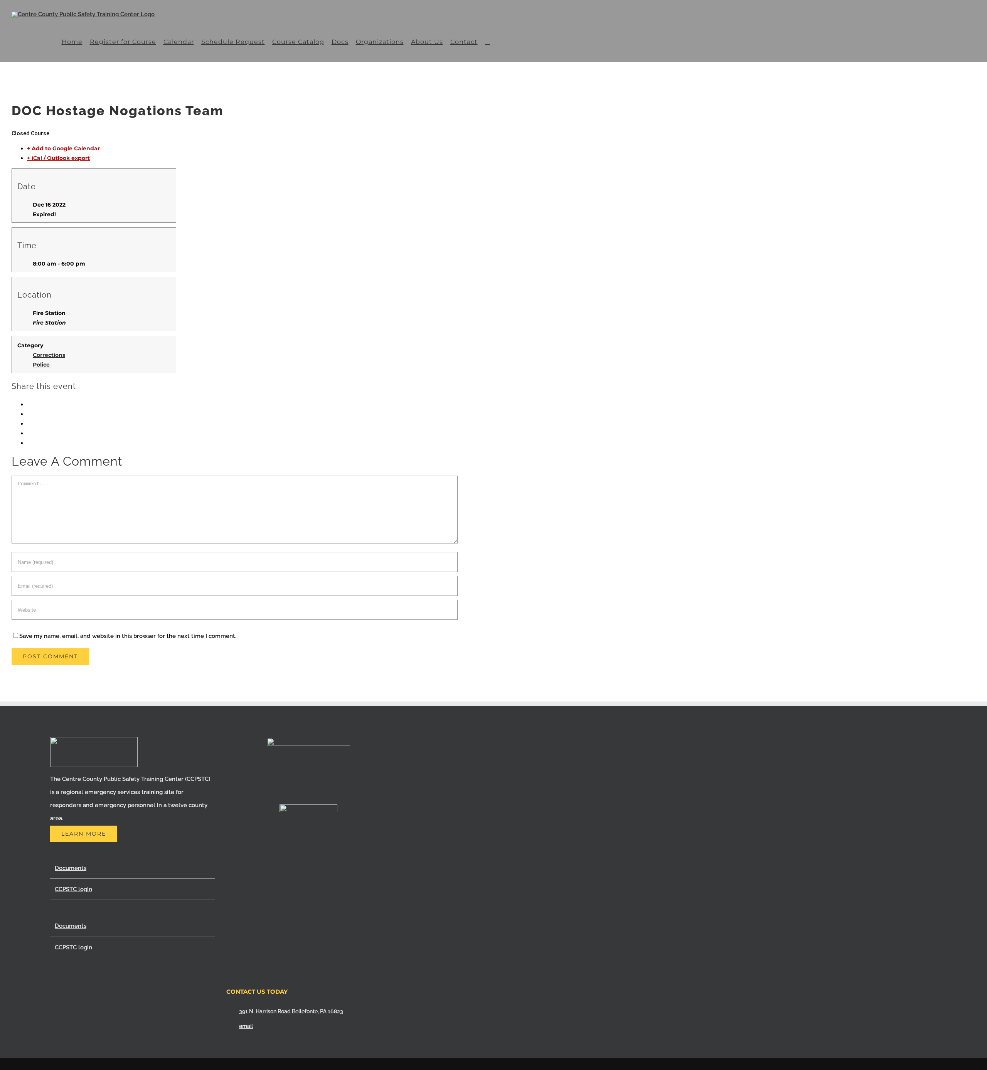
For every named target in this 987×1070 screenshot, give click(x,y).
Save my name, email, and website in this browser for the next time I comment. (127, 636)
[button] (487, 42)
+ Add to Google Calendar (63, 148)
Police (41, 364)
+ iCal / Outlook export (58, 158)
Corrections (49, 355)
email (246, 1026)
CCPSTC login (73, 889)
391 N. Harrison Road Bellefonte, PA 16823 (291, 1011)
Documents (70, 868)
